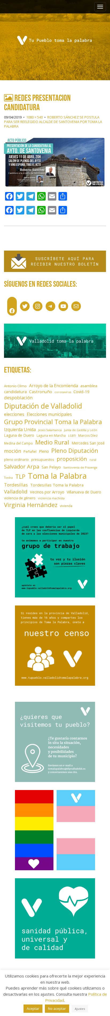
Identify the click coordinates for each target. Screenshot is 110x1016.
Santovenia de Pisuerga (80, 467)
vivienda (66, 506)
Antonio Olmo (15, 386)
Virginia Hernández (30, 505)
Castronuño (40, 391)
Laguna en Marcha (51, 435)
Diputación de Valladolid (43, 406)
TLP (20, 476)
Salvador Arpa (21, 466)
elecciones (14, 414)
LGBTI (72, 436)
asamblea (88, 385)
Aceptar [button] (33, 1008)
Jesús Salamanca (50, 430)
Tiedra (8, 478)
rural (92, 460)
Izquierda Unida (20, 429)
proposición (72, 458)
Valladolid (16, 491)
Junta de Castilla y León (80, 430)
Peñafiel (30, 451)
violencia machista (51, 498)
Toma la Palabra (57, 475)
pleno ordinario (16, 459)
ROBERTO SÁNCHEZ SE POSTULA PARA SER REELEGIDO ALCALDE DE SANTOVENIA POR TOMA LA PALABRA (53, 122)
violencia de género (20, 498)
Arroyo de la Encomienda (53, 386)
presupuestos (42, 459)
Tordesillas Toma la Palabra (57, 485)
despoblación (18, 397)
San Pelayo (51, 467)
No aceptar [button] (57, 1008)
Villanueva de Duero (84, 491)
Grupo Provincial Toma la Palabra (53, 421)
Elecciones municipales (49, 414)
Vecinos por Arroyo (47, 491)
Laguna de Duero (19, 435)
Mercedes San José (88, 443)
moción (12, 451)
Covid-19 (81, 391)
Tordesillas (16, 485)
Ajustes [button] (80, 1009)
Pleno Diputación (74, 450)
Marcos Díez (88, 435)
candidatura (15, 391)
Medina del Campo (18, 443)
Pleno (44, 451)
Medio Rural (52, 442)
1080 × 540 (34, 117)
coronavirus (62, 392)
